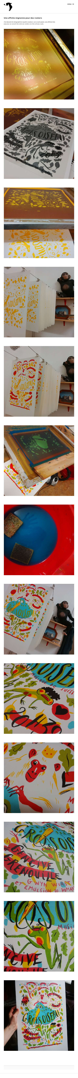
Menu (69, 4)
